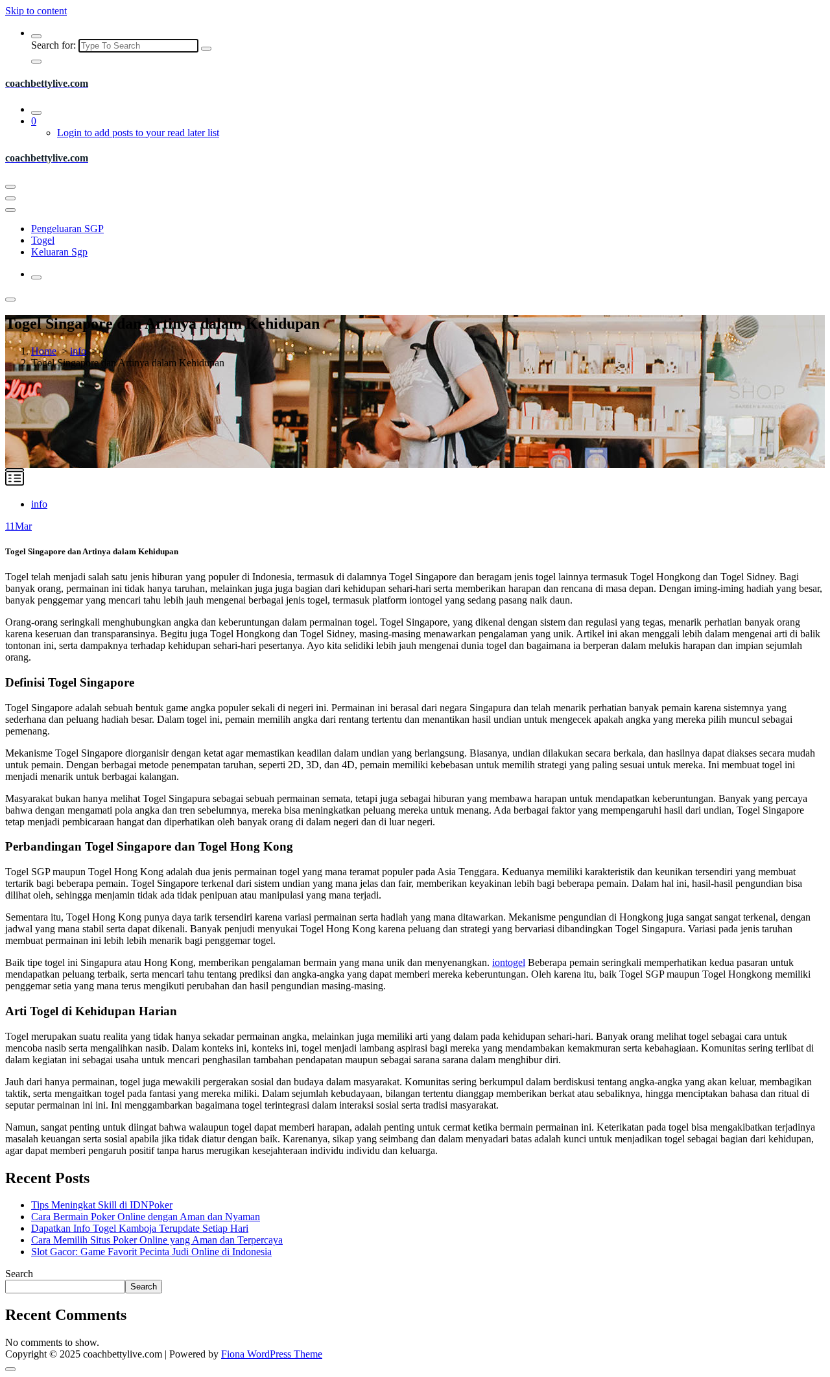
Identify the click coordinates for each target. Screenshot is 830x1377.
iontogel (508, 962)
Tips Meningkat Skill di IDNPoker (101, 1204)
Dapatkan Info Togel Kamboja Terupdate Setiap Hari (139, 1228)
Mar (18, 526)
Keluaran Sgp (59, 251)
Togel (42, 240)
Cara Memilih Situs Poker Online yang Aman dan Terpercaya (157, 1239)
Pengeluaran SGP (67, 228)
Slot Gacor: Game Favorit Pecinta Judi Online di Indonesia (151, 1251)
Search (19, 1273)
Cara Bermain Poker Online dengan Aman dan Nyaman (145, 1216)
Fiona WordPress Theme (271, 1353)
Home (43, 351)
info (78, 351)
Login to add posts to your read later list (138, 132)
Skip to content (36, 10)
